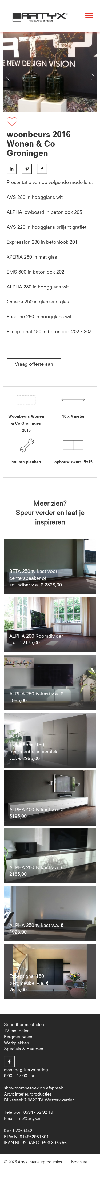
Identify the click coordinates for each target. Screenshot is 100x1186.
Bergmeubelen (18, 1037)
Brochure (79, 1162)
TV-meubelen (17, 1031)
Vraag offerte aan (34, 364)
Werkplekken (16, 1043)
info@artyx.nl (29, 1118)
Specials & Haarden (23, 1049)
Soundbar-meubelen (24, 1025)
